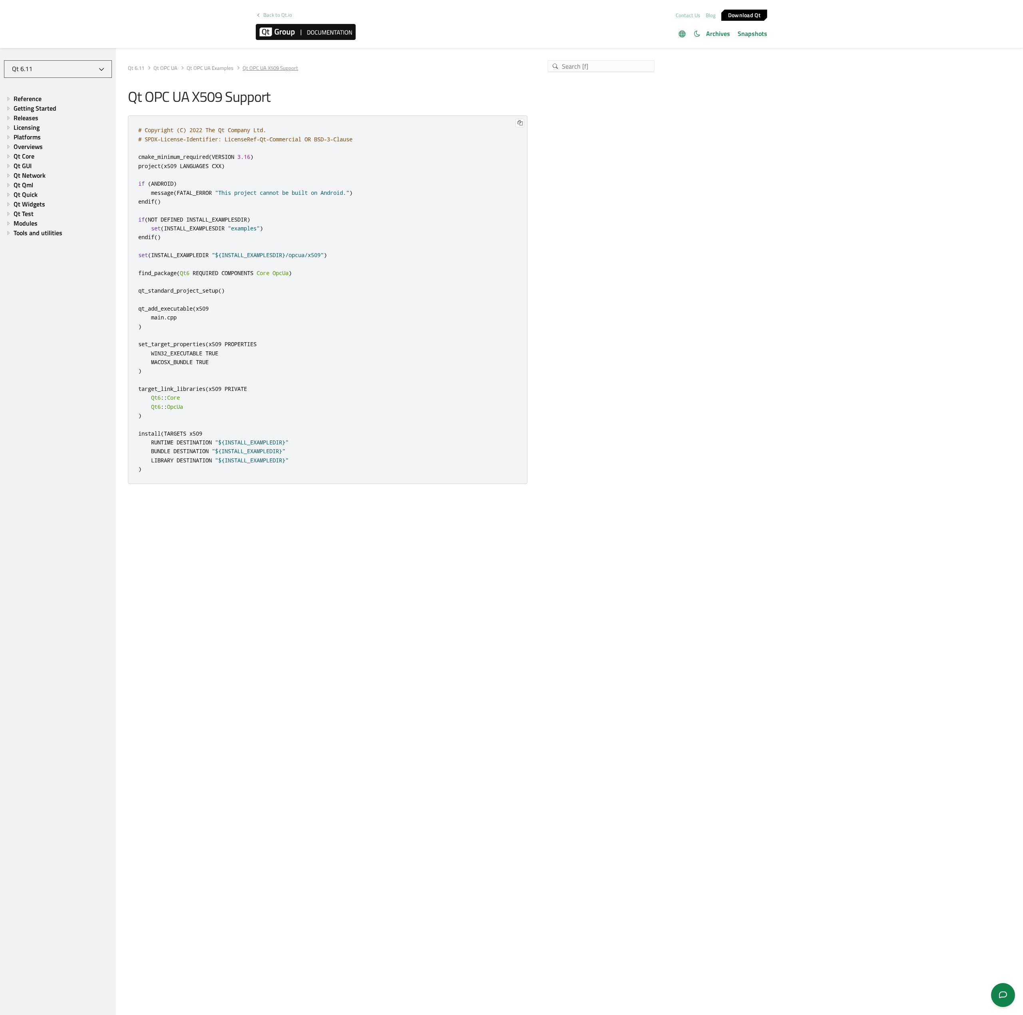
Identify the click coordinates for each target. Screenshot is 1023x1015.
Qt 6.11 (136, 68)
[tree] (58, 166)
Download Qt (744, 14)
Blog (711, 15)
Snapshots (752, 33)
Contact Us (688, 15)
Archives (718, 33)
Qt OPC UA (165, 68)
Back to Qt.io (277, 15)
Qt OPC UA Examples (210, 68)
